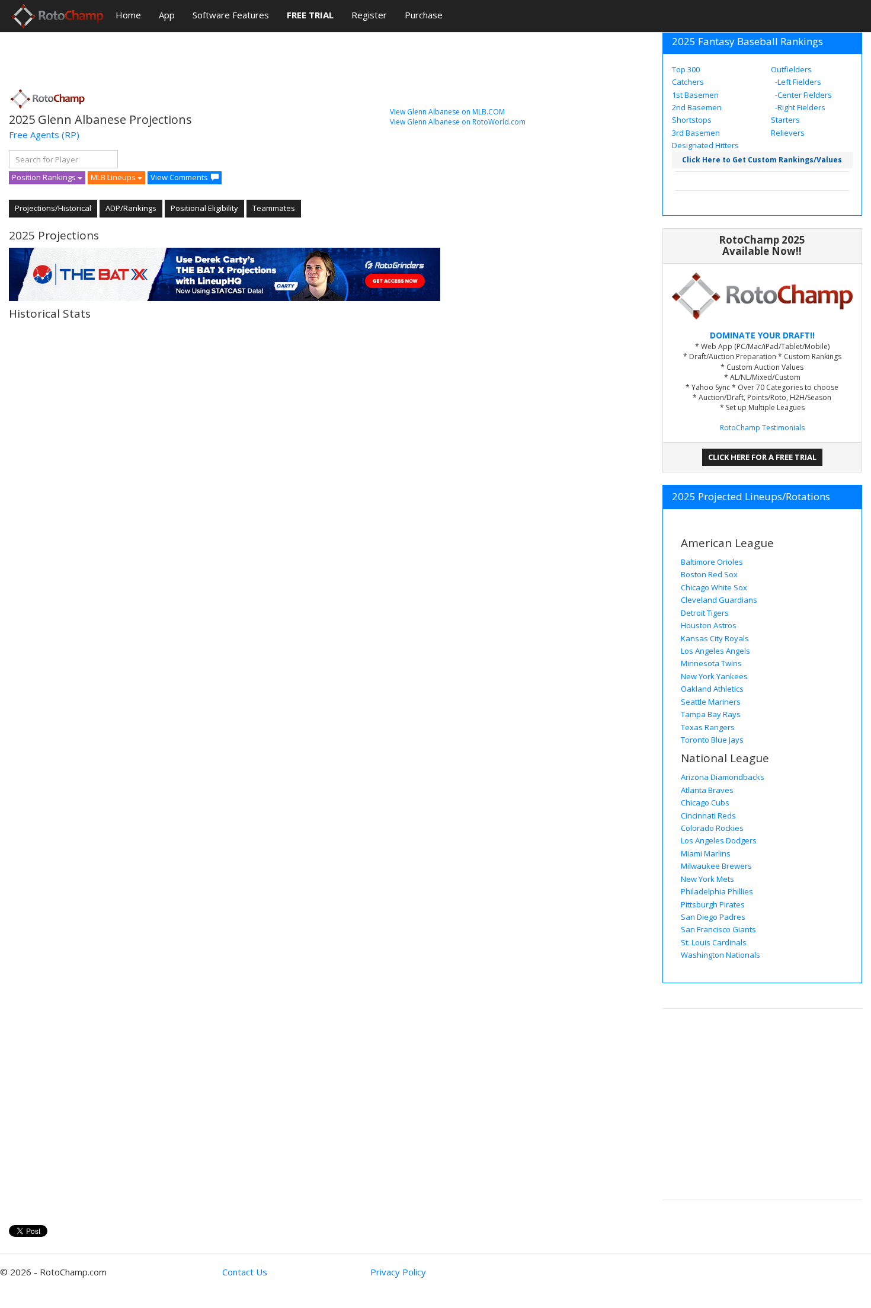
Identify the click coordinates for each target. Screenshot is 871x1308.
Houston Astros (708, 625)
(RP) (70, 134)
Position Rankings (45, 177)
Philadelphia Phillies (717, 891)
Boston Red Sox (709, 574)
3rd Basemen (696, 132)
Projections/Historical (53, 208)
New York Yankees (714, 676)
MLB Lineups (114, 177)
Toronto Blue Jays (712, 739)
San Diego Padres (713, 917)
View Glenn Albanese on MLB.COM (447, 112)
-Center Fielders (802, 94)
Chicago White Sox (714, 587)
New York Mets (707, 879)
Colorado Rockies (712, 828)
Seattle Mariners (711, 701)
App (167, 15)
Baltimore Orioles (712, 562)
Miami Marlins (706, 853)
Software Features (231, 15)
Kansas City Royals (715, 638)
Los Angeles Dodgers (719, 840)
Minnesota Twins (711, 663)
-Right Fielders (799, 107)
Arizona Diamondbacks (722, 777)
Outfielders (791, 69)
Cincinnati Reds (708, 815)
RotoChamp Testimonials (762, 428)
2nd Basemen (697, 107)
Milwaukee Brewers (716, 866)
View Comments (179, 177)
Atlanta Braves (707, 790)
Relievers (788, 132)
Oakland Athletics (712, 688)
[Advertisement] (224, 56)
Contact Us (244, 1272)
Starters (785, 119)
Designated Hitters (705, 145)
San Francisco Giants (718, 929)
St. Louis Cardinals (714, 942)
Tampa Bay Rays (711, 714)
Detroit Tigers (705, 612)
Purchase (424, 15)
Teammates (273, 208)
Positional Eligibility (204, 208)
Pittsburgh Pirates (713, 904)
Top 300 (686, 69)
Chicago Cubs (705, 802)
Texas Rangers (708, 727)
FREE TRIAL (310, 15)
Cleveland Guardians (719, 599)
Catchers (688, 81)
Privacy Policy (398, 1272)
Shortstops (692, 119)
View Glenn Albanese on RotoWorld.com (458, 122)
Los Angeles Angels (715, 650)
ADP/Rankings (130, 208)
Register (369, 15)
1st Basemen (695, 94)
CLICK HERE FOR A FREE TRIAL (762, 457)
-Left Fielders (797, 81)
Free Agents (34, 134)
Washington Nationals (720, 954)
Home (128, 15)
